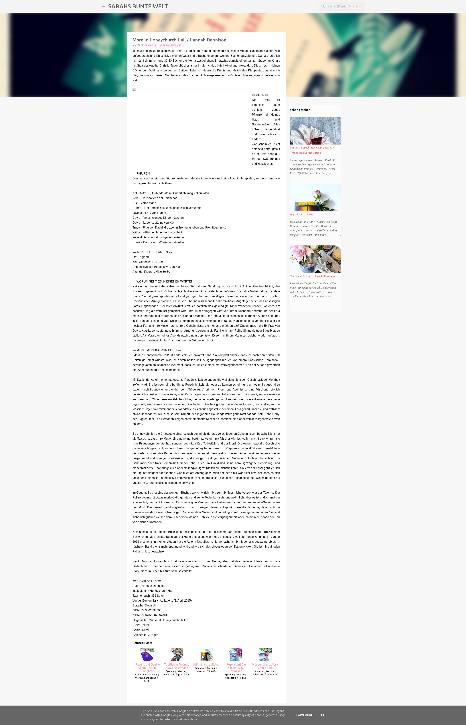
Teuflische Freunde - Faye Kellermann (176, 666)
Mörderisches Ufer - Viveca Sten (265, 666)
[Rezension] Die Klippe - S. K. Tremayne (235, 668)
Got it (321, 715)
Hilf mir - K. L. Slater (206, 664)
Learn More (304, 715)
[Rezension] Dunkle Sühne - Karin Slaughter (147, 668)
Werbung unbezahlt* (171, 45)
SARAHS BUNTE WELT (138, 6)
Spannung (150, 45)
